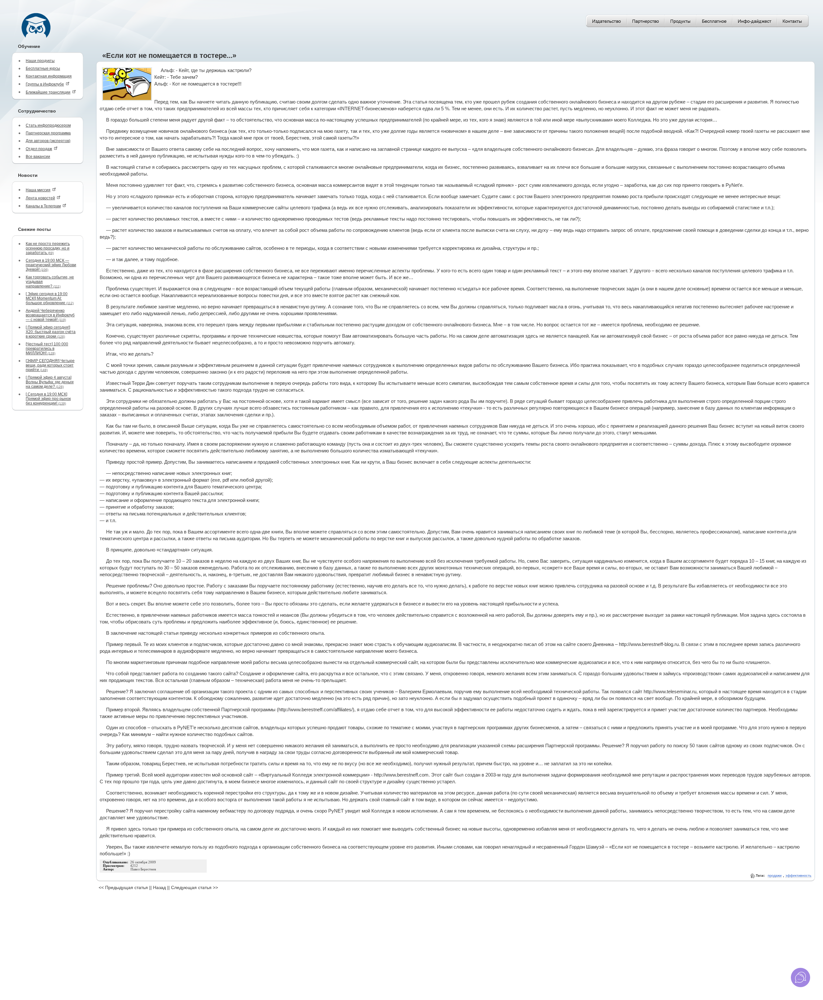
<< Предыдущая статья (123, 887)
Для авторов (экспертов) (48, 141)
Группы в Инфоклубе (45, 84)
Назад (159, 887)
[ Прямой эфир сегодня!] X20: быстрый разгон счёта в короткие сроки (51, 332)
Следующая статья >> (194, 887)
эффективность (798, 875)
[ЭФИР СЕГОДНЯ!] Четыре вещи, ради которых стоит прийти (50, 365)
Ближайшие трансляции (48, 92)
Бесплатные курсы (43, 68)
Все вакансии (38, 156)
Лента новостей (40, 198)
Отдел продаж (39, 149)
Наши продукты (40, 61)
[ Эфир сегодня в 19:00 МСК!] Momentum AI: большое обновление (50, 298)
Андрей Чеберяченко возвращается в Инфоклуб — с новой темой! (50, 315)
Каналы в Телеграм (43, 206)
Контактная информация (49, 76)
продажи (775, 875)
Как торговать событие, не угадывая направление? (50, 281)
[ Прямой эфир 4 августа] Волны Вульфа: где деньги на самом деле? (50, 382)
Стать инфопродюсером (48, 125)
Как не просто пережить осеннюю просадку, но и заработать (48, 248)
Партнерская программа (48, 133)
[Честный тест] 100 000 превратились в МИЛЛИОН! (47, 348)
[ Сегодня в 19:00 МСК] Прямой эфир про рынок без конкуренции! (48, 398)
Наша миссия (38, 190)
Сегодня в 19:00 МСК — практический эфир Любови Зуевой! (51, 265)
